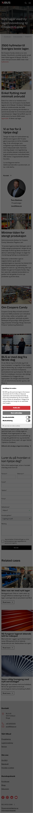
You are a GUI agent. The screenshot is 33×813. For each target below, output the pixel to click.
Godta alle (16, 408)
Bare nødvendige (16, 413)
